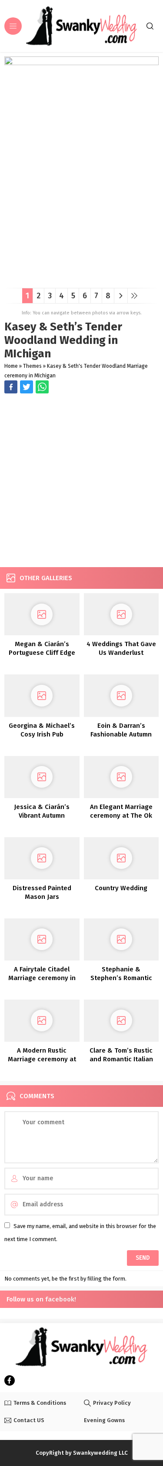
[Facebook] (9, 1380)
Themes (32, 366)
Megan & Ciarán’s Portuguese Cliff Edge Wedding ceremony (42, 652)
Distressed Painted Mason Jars (42, 892)
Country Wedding (121, 888)
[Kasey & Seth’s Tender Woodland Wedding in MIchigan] (81, 278)
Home (11, 366)
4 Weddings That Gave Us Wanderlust (121, 648)
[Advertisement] (81, 481)
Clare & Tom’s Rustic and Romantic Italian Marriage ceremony (121, 1059)
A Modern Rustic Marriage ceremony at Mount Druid (42, 1059)
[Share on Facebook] (10, 386)
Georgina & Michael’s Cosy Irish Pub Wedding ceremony (42, 734)
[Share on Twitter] (42, 386)
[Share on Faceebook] (26, 386)
